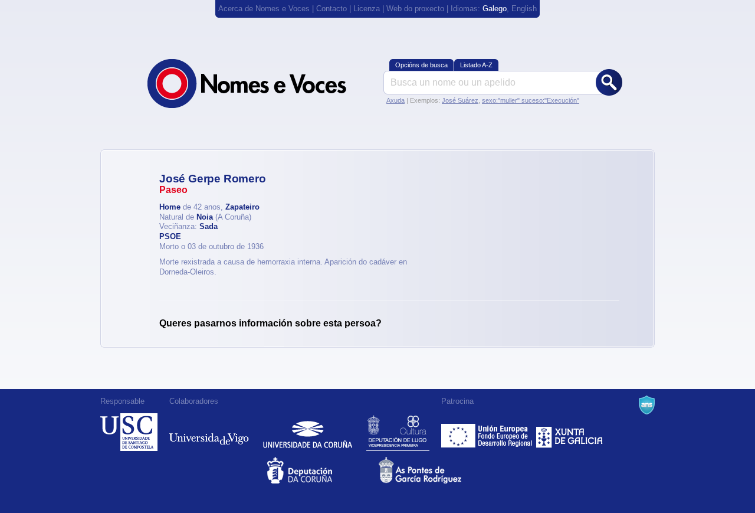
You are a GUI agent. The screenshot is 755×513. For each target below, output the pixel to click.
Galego (494, 8)
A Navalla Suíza (647, 405)
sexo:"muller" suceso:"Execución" (530, 100)
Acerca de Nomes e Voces (264, 8)
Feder (487, 432)
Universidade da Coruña (307, 432)
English (524, 8)
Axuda (395, 100)
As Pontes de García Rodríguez (433, 470)
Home (169, 206)
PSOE (170, 236)
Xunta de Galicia (569, 432)
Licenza (366, 8)
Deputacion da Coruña (321, 470)
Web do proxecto (415, 8)
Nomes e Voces (259, 83)
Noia (204, 217)
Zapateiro (242, 206)
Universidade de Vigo (209, 432)
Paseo (173, 190)
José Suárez (460, 100)
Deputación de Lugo (397, 432)
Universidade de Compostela (128, 432)
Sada (208, 226)
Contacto (331, 8)
